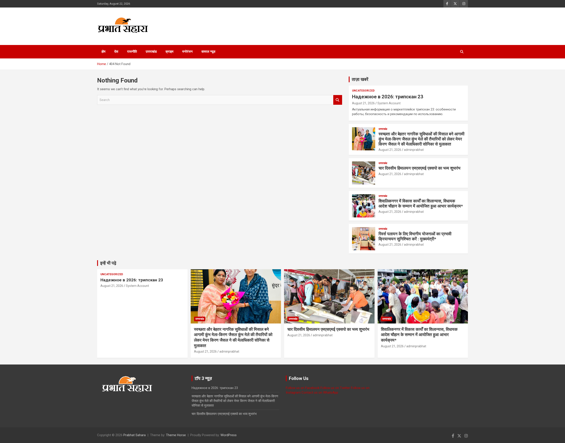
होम (103, 52)
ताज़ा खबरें (360, 79)
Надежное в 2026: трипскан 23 (387, 96)
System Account (389, 103)
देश (116, 52)
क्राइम (169, 52)
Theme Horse (176, 435)
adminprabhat (414, 149)
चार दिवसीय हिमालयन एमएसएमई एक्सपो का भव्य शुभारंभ (419, 168)
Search (337, 100)
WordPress (228, 435)
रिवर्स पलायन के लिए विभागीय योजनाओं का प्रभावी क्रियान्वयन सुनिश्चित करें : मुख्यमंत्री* (415, 236)
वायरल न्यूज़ (208, 52)
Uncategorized (363, 90)
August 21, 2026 (363, 103)
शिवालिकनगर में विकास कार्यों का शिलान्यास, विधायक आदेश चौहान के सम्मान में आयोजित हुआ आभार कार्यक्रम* (421, 203)
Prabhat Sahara (134, 435)
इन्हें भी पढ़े (108, 263)
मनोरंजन (187, 52)
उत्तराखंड (151, 52)
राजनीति (132, 52)
